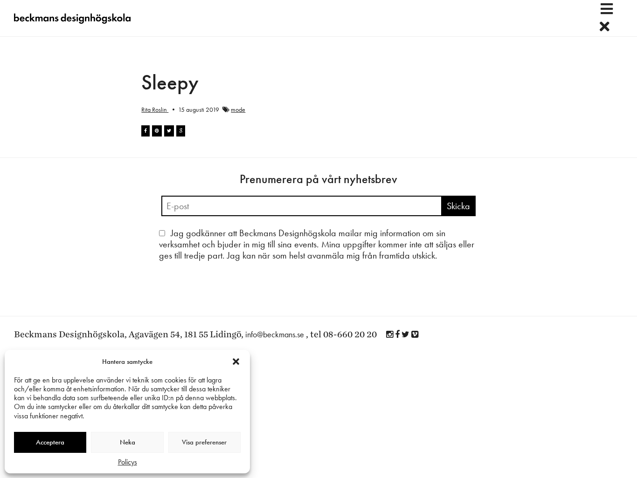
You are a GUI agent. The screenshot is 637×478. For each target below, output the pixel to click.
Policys (127, 462)
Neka (127, 442)
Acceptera (50, 442)
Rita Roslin (154, 109)
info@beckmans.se (274, 334)
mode (238, 109)
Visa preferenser (204, 442)
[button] (236, 361)
